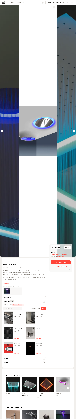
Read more (6, 283)
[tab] (4, 305)
